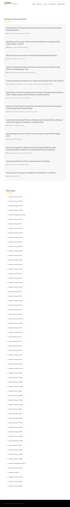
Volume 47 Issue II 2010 (15, 359)
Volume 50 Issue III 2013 (15, 300)
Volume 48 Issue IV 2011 (16, 350)
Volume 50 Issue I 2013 (15, 291)
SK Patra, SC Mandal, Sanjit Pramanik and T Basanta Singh (22, 111)
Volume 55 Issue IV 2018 (16, 210)
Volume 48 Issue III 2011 (15, 346)
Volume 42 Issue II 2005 (15, 450)
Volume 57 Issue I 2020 (15, 481)
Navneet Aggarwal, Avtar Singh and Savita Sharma (19, 153)
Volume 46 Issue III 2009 (15, 382)
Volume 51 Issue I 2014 (15, 273)
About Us (39, 4)
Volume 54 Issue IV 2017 (16, 233)
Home (33, 4)
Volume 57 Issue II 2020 (15, 486)
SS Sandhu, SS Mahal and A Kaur (15, 125)
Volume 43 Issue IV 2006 (16, 441)
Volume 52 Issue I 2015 (15, 255)
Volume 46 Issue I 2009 (15, 373)
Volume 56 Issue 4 (14, 472)
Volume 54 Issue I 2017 (15, 219)
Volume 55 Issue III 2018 (15, 206)
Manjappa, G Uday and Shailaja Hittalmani (17, 47)
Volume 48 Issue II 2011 (15, 341)
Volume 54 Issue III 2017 (15, 228)
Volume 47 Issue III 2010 (15, 364)
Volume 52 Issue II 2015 (15, 260)
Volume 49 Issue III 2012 (15, 319)
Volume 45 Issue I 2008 (15, 391)
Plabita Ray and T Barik (13, 176)
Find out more (52, 4)
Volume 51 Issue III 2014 (15, 282)
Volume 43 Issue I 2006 (15, 427)
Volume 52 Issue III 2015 (15, 264)
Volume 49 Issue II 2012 (15, 314)
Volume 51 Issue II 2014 (15, 278)
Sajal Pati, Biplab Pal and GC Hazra (16, 58)
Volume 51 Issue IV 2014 (16, 287)
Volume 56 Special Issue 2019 (17, 463)
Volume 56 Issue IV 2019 (16, 477)
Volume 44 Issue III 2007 (15, 418)
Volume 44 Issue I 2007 (15, 409)
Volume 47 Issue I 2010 (15, 355)
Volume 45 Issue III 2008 (15, 400)
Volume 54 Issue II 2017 (15, 224)
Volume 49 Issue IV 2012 (16, 323)
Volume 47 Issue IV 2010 (16, 368)
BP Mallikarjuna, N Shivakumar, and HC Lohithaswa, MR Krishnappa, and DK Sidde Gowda (30, 84)
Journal (45, 4)
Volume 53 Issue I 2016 (15, 237)
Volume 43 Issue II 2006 (15, 432)
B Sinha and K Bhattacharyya (14, 139)
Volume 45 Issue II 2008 (15, 395)
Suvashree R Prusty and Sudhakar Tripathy (18, 164)
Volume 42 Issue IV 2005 (16, 459)
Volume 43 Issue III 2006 (15, 436)
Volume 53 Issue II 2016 (15, 242)
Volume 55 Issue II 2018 (15, 201)
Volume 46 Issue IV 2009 (16, 386)
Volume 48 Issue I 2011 (15, 337)
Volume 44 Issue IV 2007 (16, 423)
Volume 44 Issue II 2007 (15, 413)
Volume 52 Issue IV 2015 (16, 269)
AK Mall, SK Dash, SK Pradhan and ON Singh (18, 98)
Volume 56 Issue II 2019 (15, 332)
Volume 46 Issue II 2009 (15, 377)
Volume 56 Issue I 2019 (15, 328)
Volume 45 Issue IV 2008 (16, 404)
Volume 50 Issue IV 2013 (16, 305)
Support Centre (61, 4)
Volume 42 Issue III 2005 (15, 454)
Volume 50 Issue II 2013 (15, 296)
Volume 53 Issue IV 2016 (16, 251)
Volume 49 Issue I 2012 (15, 310)
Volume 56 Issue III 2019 (15, 468)
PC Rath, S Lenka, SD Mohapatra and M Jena (18, 33)
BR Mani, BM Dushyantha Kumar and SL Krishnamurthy (21, 72)
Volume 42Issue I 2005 (15, 445)
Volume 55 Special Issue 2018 (17, 215)
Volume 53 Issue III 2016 (15, 246)
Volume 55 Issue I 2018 (15, 197)
